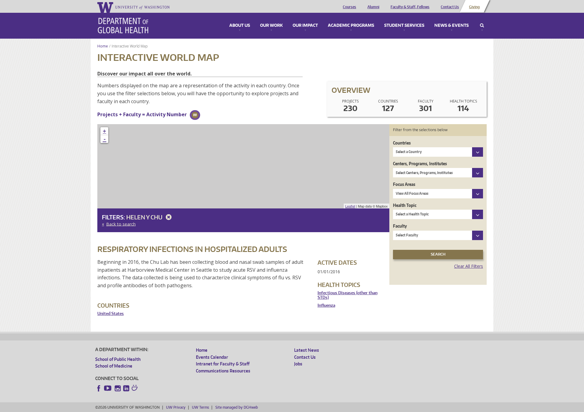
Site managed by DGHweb (236, 407)
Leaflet (350, 206)
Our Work (271, 25)
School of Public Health (118, 359)
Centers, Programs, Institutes (420, 163)
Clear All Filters (468, 266)
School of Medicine (113, 365)
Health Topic (404, 205)
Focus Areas (404, 184)
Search (482, 26)
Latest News (306, 350)
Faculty (400, 226)
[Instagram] (117, 388)
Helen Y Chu (145, 217)
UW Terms (200, 407)
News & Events (451, 25)
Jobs (298, 363)
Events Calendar (212, 357)
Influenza (326, 305)
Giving (474, 7)
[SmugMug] (135, 388)
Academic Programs (351, 25)
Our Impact (305, 25)
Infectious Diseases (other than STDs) (347, 295)
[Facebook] (99, 388)
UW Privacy (176, 407)
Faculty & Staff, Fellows (410, 7)
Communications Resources (223, 370)
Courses (349, 7)
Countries (402, 142)
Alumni (373, 7)
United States (110, 313)
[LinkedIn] (126, 388)
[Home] (123, 25)
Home (102, 46)
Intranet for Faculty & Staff (222, 363)
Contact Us (450, 7)
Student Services (404, 25)
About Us (239, 25)
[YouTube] (108, 388)
